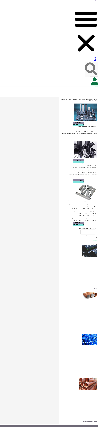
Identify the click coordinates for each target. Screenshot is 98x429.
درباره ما (95, 59)
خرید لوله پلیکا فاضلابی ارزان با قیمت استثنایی (91, 288)
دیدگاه (96, 234)
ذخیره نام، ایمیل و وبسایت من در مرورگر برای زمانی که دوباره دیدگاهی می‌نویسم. (86, 238)
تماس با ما (95, 5)
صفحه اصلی (95, 57)
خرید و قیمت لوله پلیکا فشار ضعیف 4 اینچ (92, 377)
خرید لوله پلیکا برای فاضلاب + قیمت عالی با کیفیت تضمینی (90, 421)
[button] (86, 31)
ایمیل (96, 237)
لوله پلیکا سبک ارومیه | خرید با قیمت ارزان (92, 332)
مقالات (95, 58)
